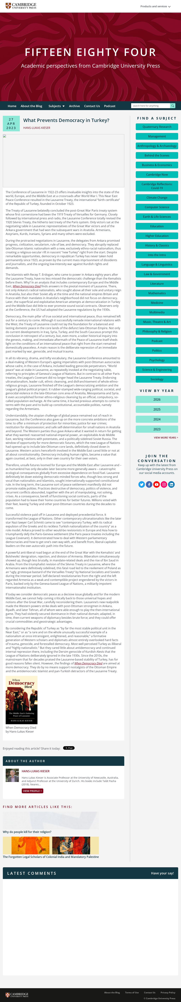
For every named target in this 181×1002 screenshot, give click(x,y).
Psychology (157, 360)
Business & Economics (157, 165)
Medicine (157, 303)
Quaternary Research (157, 127)
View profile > (32, 791)
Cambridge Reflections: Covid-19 (157, 186)
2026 (156, 399)
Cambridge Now (157, 175)
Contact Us (92, 106)
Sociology (157, 379)
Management (157, 136)
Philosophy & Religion (157, 331)
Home (12, 106)
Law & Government (157, 274)
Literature (157, 284)
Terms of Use (132, 992)
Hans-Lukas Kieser (35, 771)
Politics (157, 350)
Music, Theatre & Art (157, 322)
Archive (74, 106)
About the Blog (31, 106)
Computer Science (157, 207)
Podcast (109, 106)
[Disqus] (90, 927)
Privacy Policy (168, 992)
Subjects (55, 106)
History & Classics (157, 245)
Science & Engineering (157, 370)
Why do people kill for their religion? (27, 832)
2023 (156, 429)
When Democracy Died (27, 286)
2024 (156, 419)
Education (157, 226)
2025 (156, 409)
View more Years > (166, 437)
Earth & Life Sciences (157, 217)
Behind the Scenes (157, 155)
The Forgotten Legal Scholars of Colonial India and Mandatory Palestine (51, 857)
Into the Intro (157, 255)
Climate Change (157, 198)
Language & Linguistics (157, 264)
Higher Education (157, 236)
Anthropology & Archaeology (157, 146)
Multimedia (157, 312)
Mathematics (157, 293)
